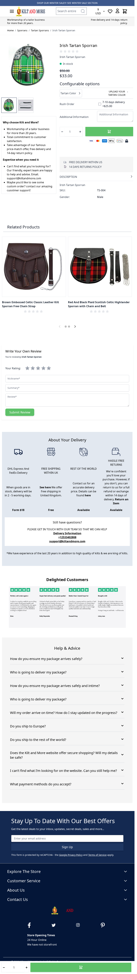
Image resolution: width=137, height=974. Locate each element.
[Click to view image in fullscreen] (28, 66)
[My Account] (117, 10)
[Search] (82, 11)
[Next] (75, 326)
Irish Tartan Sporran (63, 30)
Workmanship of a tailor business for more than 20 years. (26, 21)
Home (10, 30)
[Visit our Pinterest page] (104, 925)
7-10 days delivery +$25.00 (113, 104)
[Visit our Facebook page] (30, 925)
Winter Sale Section (85, 2)
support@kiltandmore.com (67, 541)
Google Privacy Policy (71, 854)
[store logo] (30, 11)
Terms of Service (97, 854)
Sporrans (22, 30)
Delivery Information (67, 533)
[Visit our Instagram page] (79, 925)
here (88, 495)
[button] (70, 51)
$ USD (98, 11)
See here (45, 487)
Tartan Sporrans (40, 30)
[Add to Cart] (109, 131)
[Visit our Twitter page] (55, 925)
